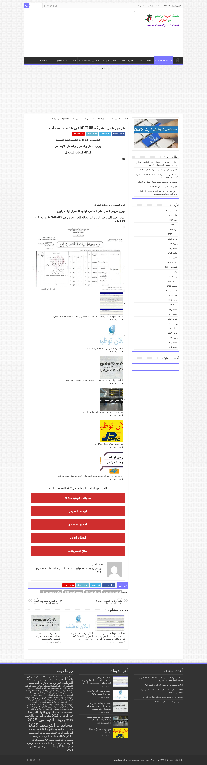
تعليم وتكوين (62, 60)
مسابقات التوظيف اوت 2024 (51, 592)
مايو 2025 (174, 225)
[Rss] (56, 6)
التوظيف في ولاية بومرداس (42, 697)
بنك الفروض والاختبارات (90, 60)
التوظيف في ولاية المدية (51, 688)
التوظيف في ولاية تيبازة (57, 702)
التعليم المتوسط (128, 60)
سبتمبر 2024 (172, 262)
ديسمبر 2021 (172, 309)
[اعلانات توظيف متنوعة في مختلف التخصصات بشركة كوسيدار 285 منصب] (111, 367)
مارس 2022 (173, 300)
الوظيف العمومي (77, 511)
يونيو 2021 (173, 323)
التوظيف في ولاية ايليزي (112, 592)
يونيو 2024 (173, 276)
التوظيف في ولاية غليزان (56, 707)
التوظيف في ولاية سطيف (63, 704)
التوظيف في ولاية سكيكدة (44, 705)
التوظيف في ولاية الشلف (41, 686)
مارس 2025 (173, 234)
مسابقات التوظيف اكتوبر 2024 (56, 729)
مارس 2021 (173, 333)
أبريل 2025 (173, 229)
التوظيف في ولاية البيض (34, 680)
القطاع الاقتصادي (93, 119)
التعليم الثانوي (110, 60)
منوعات (43, 60)
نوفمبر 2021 (172, 314)
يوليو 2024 (173, 272)
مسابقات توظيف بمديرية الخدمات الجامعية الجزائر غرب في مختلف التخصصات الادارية (88, 316)
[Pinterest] (48, 6)
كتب (51, 60)
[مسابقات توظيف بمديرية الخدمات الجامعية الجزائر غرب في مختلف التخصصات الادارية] (111, 303)
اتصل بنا (141, 6)
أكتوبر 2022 (173, 281)
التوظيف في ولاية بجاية (63, 695)
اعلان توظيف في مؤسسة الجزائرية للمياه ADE (104, 348)
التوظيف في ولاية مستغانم (63, 709)
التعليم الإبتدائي (145, 60)
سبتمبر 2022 (172, 286)
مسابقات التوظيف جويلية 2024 (58, 739)
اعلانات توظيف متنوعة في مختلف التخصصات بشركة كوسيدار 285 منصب (93, 380)
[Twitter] (51, 6)
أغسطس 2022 (171, 290)
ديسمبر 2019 (172, 342)
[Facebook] (54, 6)
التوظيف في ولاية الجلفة (62, 686)
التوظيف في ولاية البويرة (52, 679)
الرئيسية (122, 119)
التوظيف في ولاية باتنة (35, 693)
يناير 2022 (173, 305)
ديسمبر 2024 (172, 248)
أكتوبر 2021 (173, 319)
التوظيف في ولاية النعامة (41, 691)
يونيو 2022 (173, 295)
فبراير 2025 (173, 239)
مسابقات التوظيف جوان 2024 (44, 736)
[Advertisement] (82, 32)
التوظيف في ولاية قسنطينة (36, 707)
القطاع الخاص (78, 537)
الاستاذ (73, 60)
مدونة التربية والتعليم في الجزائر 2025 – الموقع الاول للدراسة (177, 60)
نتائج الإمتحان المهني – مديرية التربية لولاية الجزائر (109, 601)
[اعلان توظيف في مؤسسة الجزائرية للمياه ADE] (111, 335)
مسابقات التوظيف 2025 (73, 592)
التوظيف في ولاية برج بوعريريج (41, 695)
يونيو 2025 (173, 220)
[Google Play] (45, 6)
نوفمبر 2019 (172, 347)
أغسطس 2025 (171, 210)
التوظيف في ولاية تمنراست (51, 700)
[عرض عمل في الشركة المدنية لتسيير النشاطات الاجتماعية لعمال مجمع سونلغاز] (111, 463)
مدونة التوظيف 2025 (93, 592)
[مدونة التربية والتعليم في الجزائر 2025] (162, 20)
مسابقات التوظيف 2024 (78, 498)
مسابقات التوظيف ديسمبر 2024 (52, 741)
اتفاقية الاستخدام (153, 6)
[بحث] (26, 5)
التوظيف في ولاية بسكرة (63, 697)
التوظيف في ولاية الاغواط (48, 677)
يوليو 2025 (173, 215)
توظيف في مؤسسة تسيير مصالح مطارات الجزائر (103, 412)
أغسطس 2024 (171, 267)
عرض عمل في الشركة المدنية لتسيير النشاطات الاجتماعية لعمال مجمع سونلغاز (90, 476)
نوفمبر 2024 (172, 253)
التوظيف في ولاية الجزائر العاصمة (51, 683)
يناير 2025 (173, 243)
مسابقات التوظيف (164, 60)
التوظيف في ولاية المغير (58, 691)
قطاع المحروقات (78, 550)
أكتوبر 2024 (173, 258)
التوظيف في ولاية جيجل (38, 702)
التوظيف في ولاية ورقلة (41, 709)
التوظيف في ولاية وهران (64, 712)
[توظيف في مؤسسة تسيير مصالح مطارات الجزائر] (111, 399)
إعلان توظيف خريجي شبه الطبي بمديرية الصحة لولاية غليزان (48, 601)
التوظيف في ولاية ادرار (65, 677)
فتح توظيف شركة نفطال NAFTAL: (109, 444)
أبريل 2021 (173, 328)
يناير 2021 (173, 338)
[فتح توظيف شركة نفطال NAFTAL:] (111, 431)
